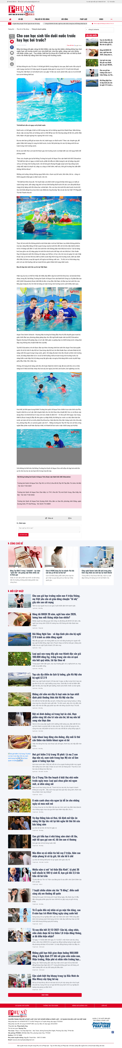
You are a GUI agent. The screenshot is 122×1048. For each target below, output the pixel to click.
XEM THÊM (45, 995)
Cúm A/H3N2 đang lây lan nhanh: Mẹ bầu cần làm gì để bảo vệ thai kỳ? (60, 572)
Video (40, 647)
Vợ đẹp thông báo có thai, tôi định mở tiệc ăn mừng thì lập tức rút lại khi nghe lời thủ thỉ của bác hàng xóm (56, 821)
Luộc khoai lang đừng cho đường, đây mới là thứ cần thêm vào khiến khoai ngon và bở (56, 738)
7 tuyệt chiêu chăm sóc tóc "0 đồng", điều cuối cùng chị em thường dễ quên (55, 891)
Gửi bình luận (23, 534)
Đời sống (41, 608)
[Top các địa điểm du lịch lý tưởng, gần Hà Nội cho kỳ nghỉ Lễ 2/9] (19, 679)
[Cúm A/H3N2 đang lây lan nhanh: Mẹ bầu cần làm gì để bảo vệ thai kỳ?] (61, 557)
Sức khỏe (41, 731)
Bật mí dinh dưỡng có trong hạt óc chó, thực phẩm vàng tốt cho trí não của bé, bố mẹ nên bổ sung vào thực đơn (56, 717)
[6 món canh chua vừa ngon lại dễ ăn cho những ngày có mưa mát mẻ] (19, 805)
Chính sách (41, 947)
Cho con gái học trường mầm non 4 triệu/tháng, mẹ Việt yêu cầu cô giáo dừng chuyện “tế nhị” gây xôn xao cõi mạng (56, 599)
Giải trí (40, 794)
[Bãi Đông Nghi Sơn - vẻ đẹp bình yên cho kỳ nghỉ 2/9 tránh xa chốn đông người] (19, 639)
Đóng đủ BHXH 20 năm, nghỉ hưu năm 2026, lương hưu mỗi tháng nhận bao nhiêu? (39, 23)
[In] (12, 58)
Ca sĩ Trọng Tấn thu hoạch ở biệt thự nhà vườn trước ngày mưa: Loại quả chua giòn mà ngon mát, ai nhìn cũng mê (55, 780)
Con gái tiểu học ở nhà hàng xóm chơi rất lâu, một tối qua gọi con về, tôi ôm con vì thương (55, 837)
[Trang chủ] (10, 19)
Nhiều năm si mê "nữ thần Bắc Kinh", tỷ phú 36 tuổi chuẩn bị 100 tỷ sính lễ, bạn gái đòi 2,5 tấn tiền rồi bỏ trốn (56, 873)
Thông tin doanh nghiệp (15, 565)
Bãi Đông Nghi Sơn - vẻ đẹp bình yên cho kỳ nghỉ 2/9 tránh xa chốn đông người (56, 635)
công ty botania (93, 29)
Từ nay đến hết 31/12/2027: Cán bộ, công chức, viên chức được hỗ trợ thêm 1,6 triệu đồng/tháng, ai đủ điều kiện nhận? (57, 933)
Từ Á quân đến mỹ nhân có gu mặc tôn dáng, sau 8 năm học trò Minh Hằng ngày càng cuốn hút (56, 911)
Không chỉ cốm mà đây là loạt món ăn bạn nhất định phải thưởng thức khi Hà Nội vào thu (55, 695)
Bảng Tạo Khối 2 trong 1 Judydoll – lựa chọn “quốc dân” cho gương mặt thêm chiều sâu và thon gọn (25, 573)
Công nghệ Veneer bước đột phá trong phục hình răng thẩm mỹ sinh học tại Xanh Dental (97, 572)
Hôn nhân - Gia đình (43, 771)
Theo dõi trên (70, 45)
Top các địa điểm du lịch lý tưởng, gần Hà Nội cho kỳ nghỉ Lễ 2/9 (57, 675)
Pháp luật (41, 628)
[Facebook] (113, 1032)
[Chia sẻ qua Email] (12, 53)
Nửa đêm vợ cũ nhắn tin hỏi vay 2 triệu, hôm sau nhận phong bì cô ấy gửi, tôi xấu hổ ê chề (56, 854)
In (70, 518)
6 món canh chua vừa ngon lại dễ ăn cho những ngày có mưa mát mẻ (55, 801)
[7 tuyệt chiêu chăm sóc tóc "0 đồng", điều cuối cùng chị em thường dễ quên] (19, 895)
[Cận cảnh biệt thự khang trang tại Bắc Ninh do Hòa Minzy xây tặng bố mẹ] (19, 981)
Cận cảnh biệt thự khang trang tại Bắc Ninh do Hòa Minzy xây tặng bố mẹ (55, 977)
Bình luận (12, 36)
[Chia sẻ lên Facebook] (12, 47)
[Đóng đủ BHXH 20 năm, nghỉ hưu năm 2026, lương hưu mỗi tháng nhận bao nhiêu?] (19, 619)
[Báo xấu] (12, 64)
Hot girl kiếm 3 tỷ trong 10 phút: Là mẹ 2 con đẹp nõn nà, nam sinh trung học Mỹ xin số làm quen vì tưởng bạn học (55, 757)
